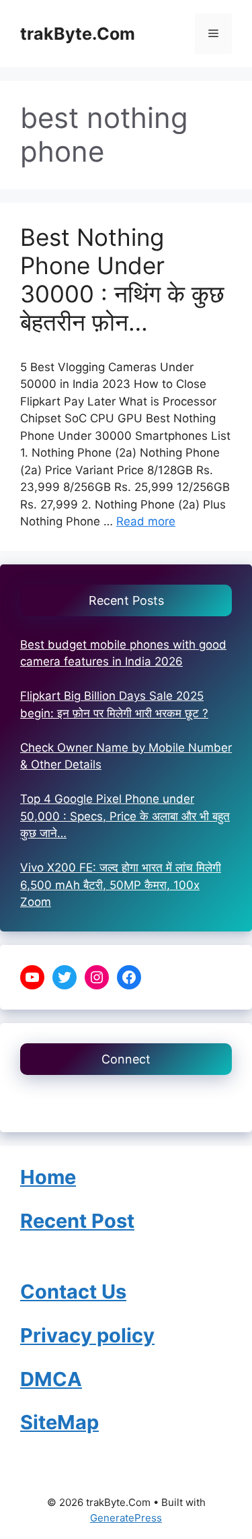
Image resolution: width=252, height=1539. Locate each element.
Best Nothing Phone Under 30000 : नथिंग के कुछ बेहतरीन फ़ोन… (122, 279)
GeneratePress (126, 1517)
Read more (145, 521)
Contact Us (50, 1103)
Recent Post (77, 1221)
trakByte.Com (77, 34)
